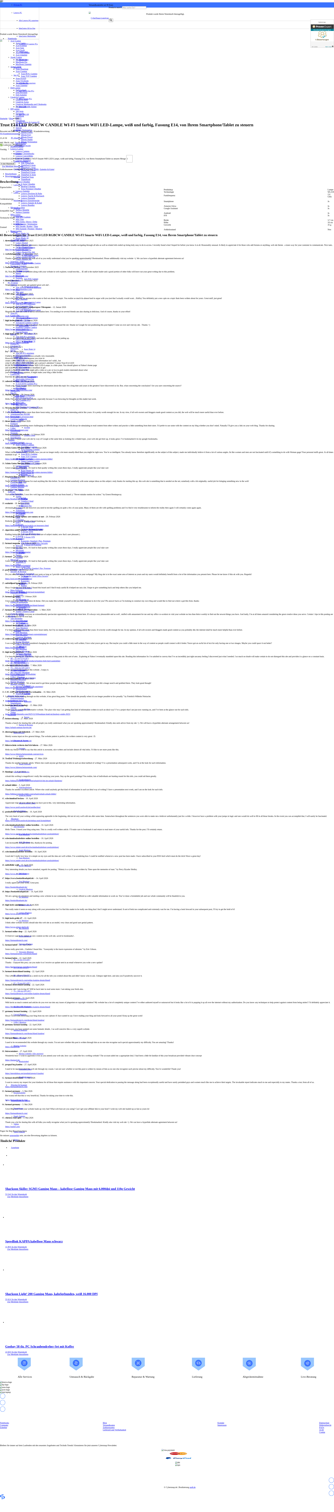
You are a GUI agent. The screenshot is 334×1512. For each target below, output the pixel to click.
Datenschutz (324, 1423)
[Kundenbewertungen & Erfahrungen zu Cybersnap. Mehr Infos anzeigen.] (322, 34)
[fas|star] (167, 1396)
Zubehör (3, 1427)
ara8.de (193, 1487)
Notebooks (4, 1423)
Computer (4, 1425)
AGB (321, 1430)
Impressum (221, 1425)
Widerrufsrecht (325, 1425)
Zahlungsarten (109, 1427)
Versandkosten (109, 1425)
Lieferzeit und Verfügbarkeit (114, 1430)
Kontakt (220, 1423)
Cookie (322, 1432)
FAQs (321, 1427)
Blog (105, 1423)
